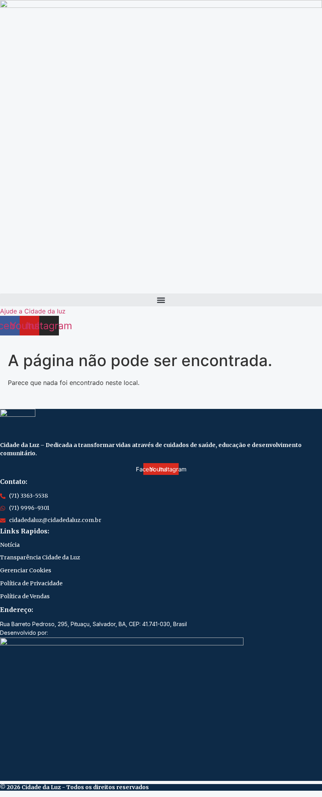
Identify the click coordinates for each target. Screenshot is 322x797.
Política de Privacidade (31, 583)
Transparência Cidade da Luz (40, 557)
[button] (161, 299)
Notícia (10, 544)
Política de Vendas (24, 596)
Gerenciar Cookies (25, 570)
